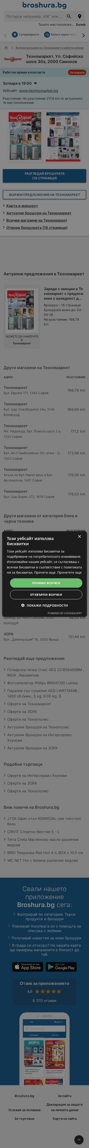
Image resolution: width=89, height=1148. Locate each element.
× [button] (79, 536)
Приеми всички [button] (46, 583)
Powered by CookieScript (65, 613)
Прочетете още (69, 572)
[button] (44, 605)
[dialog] (44, 574)
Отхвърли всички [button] (46, 595)
